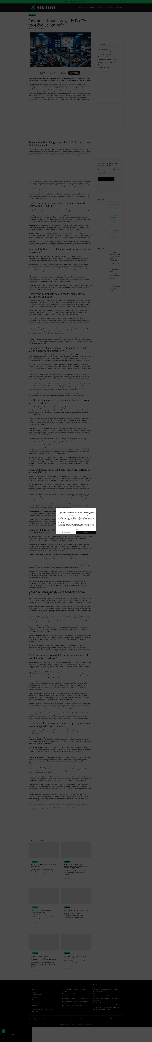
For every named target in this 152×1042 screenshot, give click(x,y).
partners (64, 512)
